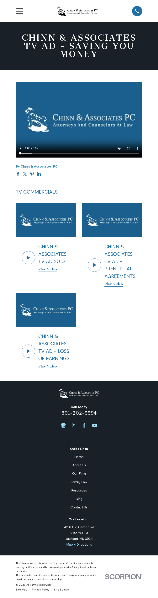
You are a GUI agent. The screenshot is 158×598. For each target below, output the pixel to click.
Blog (79, 499)
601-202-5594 (79, 413)
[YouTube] (94, 425)
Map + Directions (79, 544)
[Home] (77, 11)
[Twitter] (73, 425)
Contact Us (79, 507)
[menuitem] (21, 589)
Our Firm (79, 473)
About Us (79, 465)
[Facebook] (84, 425)
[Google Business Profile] (63, 425)
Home (79, 457)
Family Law (79, 482)
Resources (79, 490)
